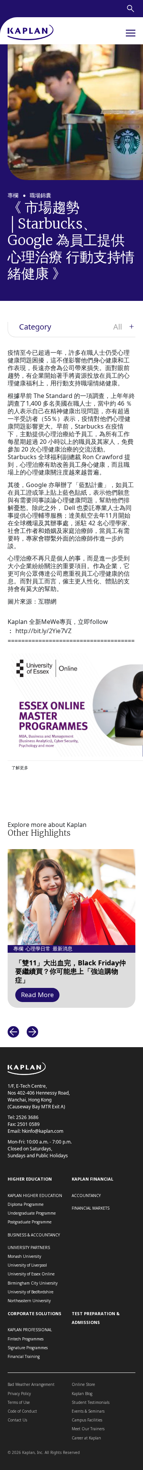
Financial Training (24, 1356)
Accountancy (86, 1195)
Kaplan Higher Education (35, 1195)
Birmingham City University (33, 1283)
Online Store (83, 1384)
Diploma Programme (25, 1204)
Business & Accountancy (34, 1235)
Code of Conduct (22, 1411)
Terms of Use (19, 1402)
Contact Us (17, 1420)
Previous (13, 1032)
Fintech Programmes (25, 1339)
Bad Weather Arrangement (31, 1384)
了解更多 (19, 767)
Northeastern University (29, 1300)
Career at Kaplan (86, 1438)
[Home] (30, 33)
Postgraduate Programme (29, 1222)
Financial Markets (90, 1208)
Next (32, 1032)
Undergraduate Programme (32, 1213)
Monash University (24, 1256)
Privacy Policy (19, 1393)
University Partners (29, 1247)
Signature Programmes (28, 1347)
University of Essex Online (31, 1274)
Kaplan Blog (82, 1393)
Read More (37, 994)
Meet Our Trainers (88, 1428)
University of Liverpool (27, 1265)
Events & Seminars (88, 1411)
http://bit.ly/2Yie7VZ (43, 631)
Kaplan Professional (30, 1329)
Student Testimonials (90, 1402)
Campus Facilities (87, 1420)
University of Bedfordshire (30, 1292)
